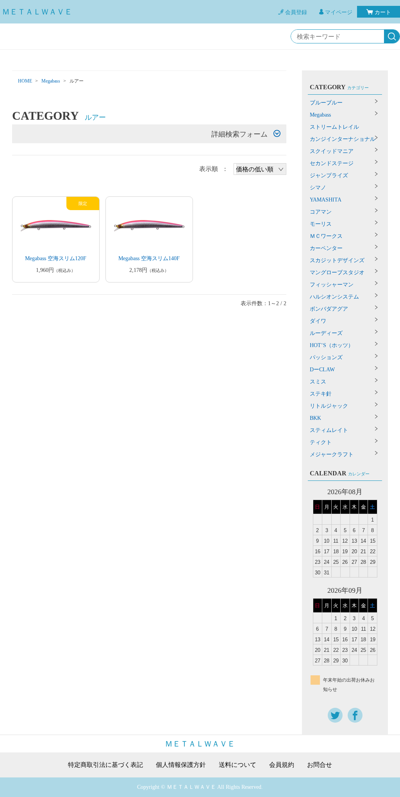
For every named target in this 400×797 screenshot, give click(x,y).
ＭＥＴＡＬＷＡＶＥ (37, 11)
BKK (315, 418)
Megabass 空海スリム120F (55, 258)
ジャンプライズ (329, 175)
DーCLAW (322, 369)
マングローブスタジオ (337, 272)
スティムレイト (329, 430)
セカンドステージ (332, 163)
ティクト (321, 442)
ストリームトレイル (334, 127)
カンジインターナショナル (342, 139)
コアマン (321, 212)
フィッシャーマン (332, 285)
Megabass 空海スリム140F (149, 258)
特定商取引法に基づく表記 (105, 765)
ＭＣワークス (326, 236)
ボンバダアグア (329, 309)
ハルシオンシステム (334, 297)
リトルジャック (329, 406)
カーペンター (326, 248)
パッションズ (326, 357)
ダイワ (318, 321)
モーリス (321, 224)
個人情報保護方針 (181, 765)
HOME (25, 81)
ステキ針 (321, 394)
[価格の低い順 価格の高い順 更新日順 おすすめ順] (260, 169)
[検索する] (392, 37)
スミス (318, 382)
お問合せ (319, 765)
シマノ (318, 188)
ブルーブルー (326, 103)
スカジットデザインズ (337, 260)
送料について (237, 765)
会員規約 (281, 765)
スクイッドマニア (332, 151)
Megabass (50, 81)
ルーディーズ (326, 333)
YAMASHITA (325, 200)
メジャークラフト (332, 454)
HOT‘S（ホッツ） (332, 345)
